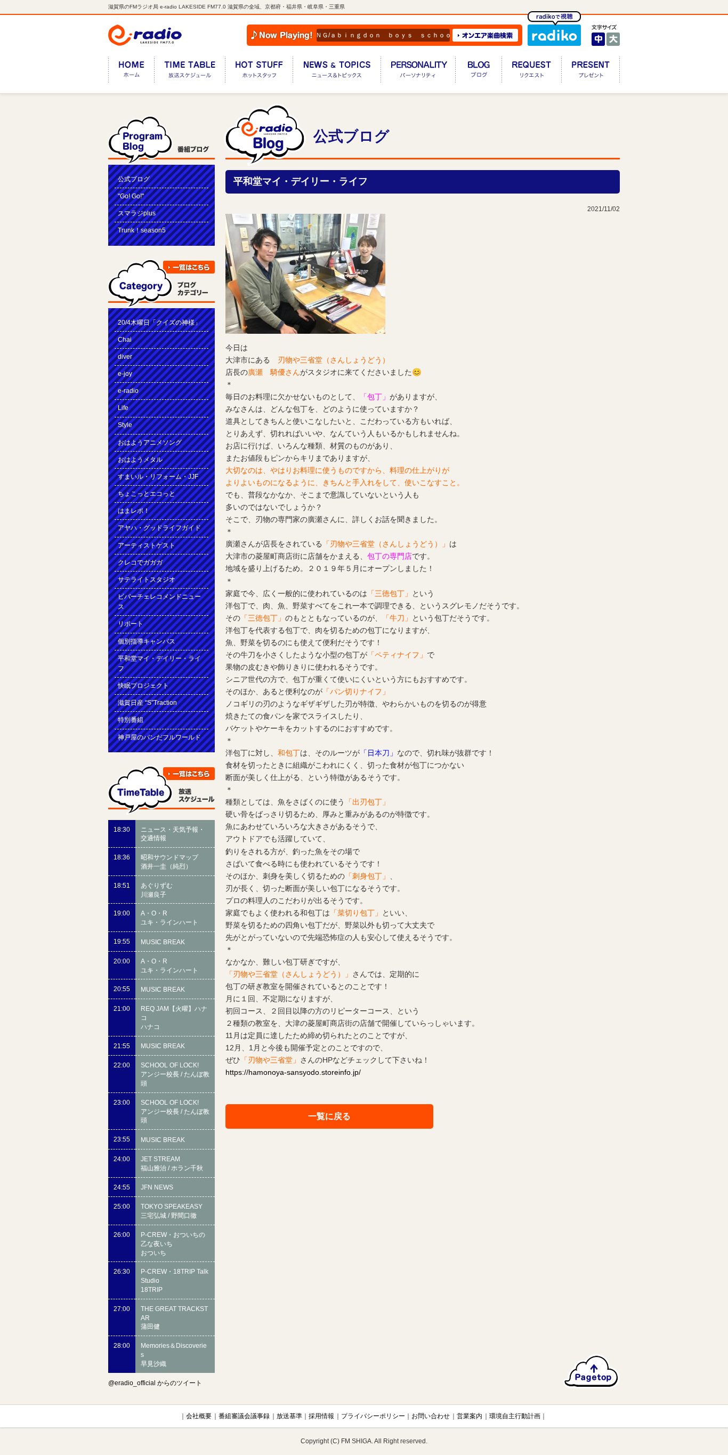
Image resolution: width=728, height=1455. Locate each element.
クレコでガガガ (140, 562)
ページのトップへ (591, 1371)
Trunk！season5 (142, 230)
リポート (130, 624)
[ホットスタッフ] (259, 72)
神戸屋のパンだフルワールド (159, 737)
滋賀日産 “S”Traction (147, 702)
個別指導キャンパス (146, 641)
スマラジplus (137, 213)
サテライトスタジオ (146, 579)
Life (123, 408)
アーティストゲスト (146, 545)
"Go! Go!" (131, 196)
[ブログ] (478, 72)
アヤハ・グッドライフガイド (159, 528)
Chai (125, 339)
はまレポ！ (134, 511)
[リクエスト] (531, 72)
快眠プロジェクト (143, 685)
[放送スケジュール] (189, 72)
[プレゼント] (590, 72)
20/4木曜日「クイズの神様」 (159, 322)
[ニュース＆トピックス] (337, 72)
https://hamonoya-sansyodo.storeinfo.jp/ (293, 1072)
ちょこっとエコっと (146, 493)
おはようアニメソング (150, 442)
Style (125, 425)
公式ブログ (134, 179)
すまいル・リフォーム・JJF (158, 476)
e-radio (128, 391)
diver (125, 356)
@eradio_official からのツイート (155, 1383)
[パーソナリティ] (418, 72)
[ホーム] (131, 72)
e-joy (125, 373)
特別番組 (130, 720)
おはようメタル (140, 459)
